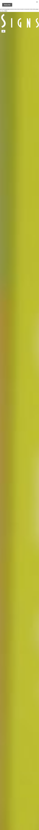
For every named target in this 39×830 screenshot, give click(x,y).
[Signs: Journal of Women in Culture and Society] (19, 21)
